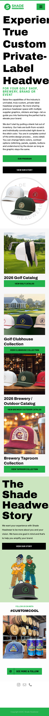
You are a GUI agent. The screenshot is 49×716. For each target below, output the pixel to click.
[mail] (24, 684)
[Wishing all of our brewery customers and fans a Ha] (24, 637)
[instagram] (18, 684)
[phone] (30, 684)
